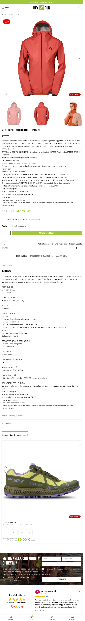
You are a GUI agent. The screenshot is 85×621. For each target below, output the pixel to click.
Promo (10, 15)
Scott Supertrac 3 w (9, 522)
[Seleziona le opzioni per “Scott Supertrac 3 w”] (79, 444)
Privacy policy (56, 574)
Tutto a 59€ (29, 524)
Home (4, 15)
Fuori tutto (64, 244)
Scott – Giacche (33, 219)
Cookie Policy (68, 574)
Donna (55, 244)
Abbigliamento (44, 244)
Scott (17, 15)
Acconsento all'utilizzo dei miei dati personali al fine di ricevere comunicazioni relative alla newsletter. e (60, 571)
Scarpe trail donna (11, 524)
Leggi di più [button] (39, 610)
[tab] (21, 255)
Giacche (72, 244)
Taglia (4, 226)
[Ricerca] (79, 8)
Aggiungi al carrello (46, 233)
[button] (4, 59)
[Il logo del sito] (41, 8)
